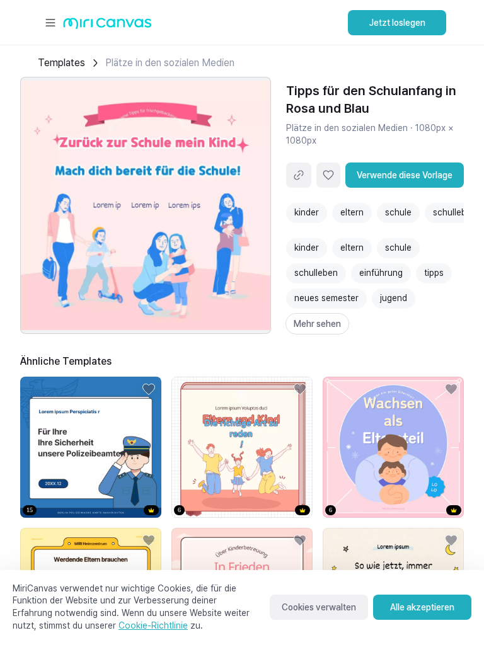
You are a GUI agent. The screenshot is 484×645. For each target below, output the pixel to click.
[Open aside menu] (50, 22)
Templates (61, 63)
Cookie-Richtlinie (153, 625)
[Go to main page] (107, 26)
